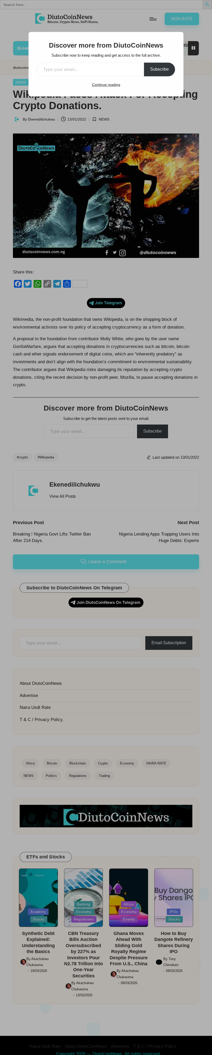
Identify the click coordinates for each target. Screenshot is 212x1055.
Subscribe (159, 69)
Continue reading (106, 85)
